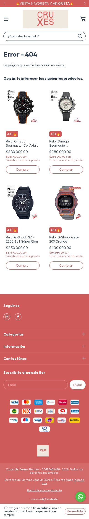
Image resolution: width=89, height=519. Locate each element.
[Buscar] (80, 36)
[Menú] (6, 19)
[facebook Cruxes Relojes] (18, 316)
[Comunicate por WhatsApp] (80, 497)
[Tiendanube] (44, 499)
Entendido (75, 511)
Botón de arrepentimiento (44, 490)
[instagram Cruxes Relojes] (6, 316)
